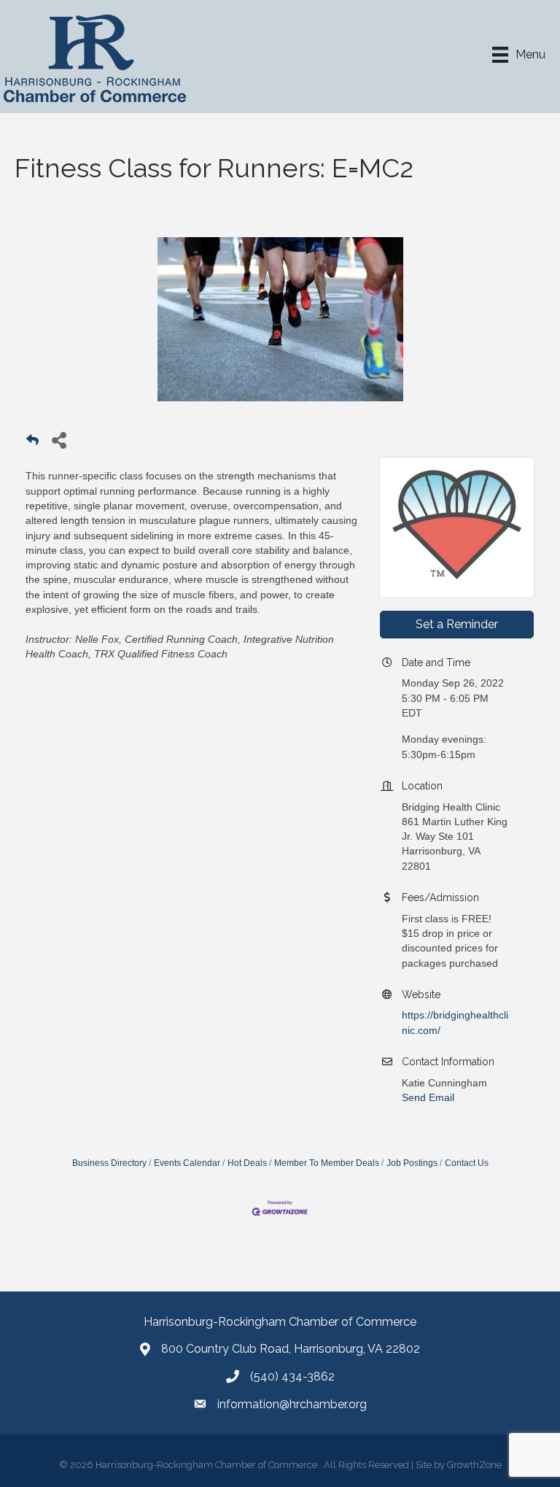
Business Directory (109, 1163)
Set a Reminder (457, 624)
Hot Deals (247, 1163)
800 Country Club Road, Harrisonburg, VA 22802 (290, 1349)
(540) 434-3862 (292, 1376)
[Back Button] (32, 444)
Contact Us (467, 1163)
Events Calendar (187, 1163)
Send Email (428, 1097)
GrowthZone (474, 1464)
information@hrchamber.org (292, 1404)
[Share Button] (58, 439)
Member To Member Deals (326, 1163)
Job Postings (412, 1163)
